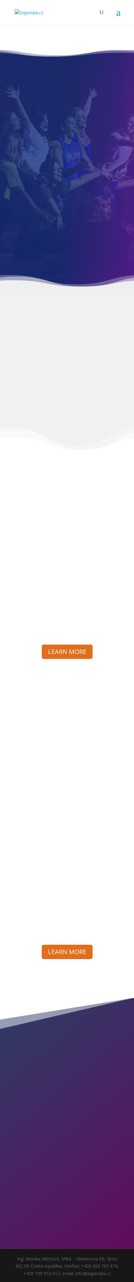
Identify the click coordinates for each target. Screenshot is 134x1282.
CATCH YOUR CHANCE (64, 1180)
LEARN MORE (67, 651)
